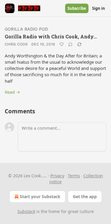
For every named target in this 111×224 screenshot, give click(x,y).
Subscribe (76, 8)
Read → (12, 92)
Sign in (98, 8)
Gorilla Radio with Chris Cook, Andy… (51, 36)
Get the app (85, 196)
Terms (74, 175)
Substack (26, 211)
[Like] (61, 44)
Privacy (57, 175)
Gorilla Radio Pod (26, 29)
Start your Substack (40, 196)
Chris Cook (16, 44)
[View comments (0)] (70, 44)
